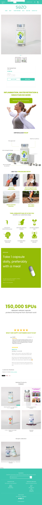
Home (31, 485)
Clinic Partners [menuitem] (17, 10)
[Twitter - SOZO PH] (19, 498)
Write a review (14, 372)
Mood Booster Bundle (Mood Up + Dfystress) (10, 461)
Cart (38, 3)
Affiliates (10, 486)
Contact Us (31, 491)
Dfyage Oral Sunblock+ (31, 407)
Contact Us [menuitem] (34, 10)
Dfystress (31, 430)
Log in (24, 2)
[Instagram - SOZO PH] (23, 498)
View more (21, 384)
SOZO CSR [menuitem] (28, 10)
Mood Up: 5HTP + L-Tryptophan (10, 407)
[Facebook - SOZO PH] (21, 498)
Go (30, 477)
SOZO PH (9, 69)
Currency (3, 2)
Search (10, 485)
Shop (31, 486)
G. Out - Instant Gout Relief (10, 430)
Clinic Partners (31, 487)
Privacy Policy (10, 487)
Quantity (9, 73)
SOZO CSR (31, 490)
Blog (31, 488)
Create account (29, 2)
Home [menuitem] (6, 10)
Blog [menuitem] (23, 10)
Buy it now (27, 79)
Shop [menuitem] (10, 10)
